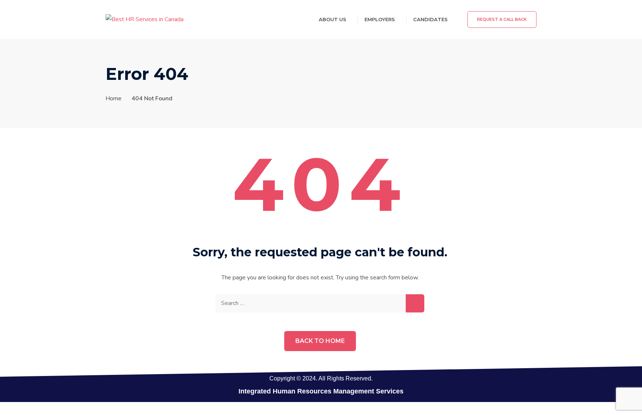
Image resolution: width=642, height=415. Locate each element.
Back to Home (320, 340)
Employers (379, 19)
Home (113, 98)
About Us (332, 19)
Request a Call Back (502, 19)
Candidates (430, 19)
